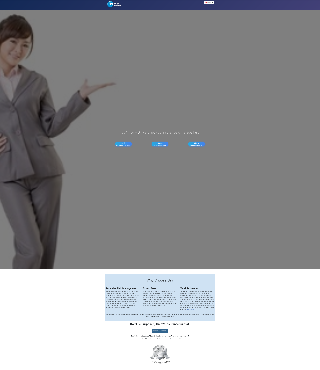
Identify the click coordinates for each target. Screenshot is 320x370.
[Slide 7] (167, 367)
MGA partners (190, 309)
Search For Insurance (160, 331)
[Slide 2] (152, 367)
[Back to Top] (317, 367)
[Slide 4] (158, 367)
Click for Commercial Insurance (123, 144)
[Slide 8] (170, 367)
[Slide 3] (155, 367)
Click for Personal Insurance (159, 144)
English (209, 2)
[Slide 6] (164, 367)
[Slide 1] (149, 367)
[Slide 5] (161, 367)
